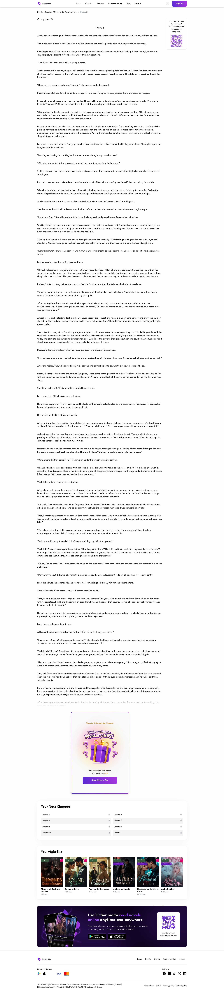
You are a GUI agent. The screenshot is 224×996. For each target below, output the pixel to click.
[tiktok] (174, 974)
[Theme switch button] (167, 3)
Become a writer (115, 3)
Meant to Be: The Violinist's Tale (66, 12)
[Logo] (44, 3)
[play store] (97, 936)
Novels (88, 3)
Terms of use (149, 986)
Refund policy (181, 986)
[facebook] (164, 974)
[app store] (117, 936)
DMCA (158, 986)
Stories (157, 959)
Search (138, 3)
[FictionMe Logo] (44, 959)
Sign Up (179, 4)
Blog (128, 3)
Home (78, 3)
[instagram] (169, 974)
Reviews (100, 3)
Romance (48, 12)
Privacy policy (168, 986)
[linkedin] (185, 974)
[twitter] (180, 974)
